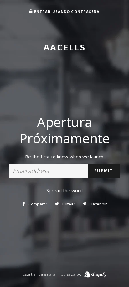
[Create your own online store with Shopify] (95, 274)
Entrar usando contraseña (66, 11)
